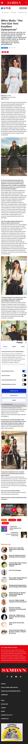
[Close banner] (25, 342)
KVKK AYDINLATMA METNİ (9, 687)
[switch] (24, 375)
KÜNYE (3, 684)
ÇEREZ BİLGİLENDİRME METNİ (10, 691)
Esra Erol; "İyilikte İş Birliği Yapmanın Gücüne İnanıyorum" (18, 601)
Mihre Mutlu (5, 523)
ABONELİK (4, 694)
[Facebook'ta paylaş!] (3, 52)
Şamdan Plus (12, 520)
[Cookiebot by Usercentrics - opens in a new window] (17, 343)
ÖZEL (3, 700)
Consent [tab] (5, 346)
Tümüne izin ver (14, 390)
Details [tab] (14, 346)
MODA (3, 711)
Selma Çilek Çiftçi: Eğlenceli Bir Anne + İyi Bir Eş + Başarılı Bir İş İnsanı (17, 631)
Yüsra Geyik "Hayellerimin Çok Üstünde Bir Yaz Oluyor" (18, 578)
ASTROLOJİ (4, 718)
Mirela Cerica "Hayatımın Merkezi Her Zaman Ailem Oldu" (16, 549)
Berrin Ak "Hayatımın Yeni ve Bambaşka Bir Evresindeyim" (17, 556)
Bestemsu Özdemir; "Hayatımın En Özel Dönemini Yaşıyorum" (17, 609)
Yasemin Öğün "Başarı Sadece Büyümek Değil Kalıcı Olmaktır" (18, 564)
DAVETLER (4, 704)
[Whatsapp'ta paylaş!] (8, 52)
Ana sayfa (6, 12)
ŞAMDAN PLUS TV (7, 715)
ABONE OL (23, 8)
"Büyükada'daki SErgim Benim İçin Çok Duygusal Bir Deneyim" (18, 586)
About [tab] (23, 346)
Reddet (14, 400)
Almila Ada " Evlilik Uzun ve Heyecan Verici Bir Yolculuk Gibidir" (17, 616)
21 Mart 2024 (12, 47)
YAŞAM (3, 707)
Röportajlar (13, 12)
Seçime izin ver (14, 395)
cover (19, 520)
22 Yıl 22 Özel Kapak (15, 570)
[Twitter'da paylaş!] (5, 52)
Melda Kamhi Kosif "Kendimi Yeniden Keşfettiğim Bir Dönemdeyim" (17, 594)
